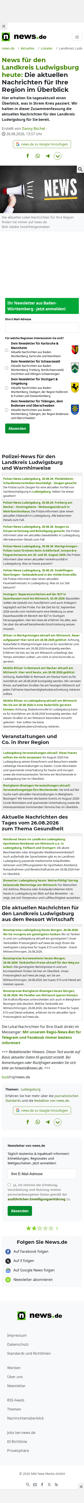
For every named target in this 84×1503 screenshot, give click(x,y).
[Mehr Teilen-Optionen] (57, 156)
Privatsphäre (18, 1450)
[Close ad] (3, 26)
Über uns (15, 1376)
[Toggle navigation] (77, 37)
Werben (14, 1367)
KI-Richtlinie (17, 1441)
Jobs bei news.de (21, 1432)
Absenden (17, 428)
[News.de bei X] (49, 1484)
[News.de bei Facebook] (42, 1484)
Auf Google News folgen (34, 1270)
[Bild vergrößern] (80, 169)
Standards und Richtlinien (29, 1353)
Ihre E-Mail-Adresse (19, 319)
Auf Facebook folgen (30, 1251)
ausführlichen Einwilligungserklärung (36, 1199)
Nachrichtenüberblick (25, 1418)
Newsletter (16, 1385)
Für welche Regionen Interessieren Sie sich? (36, 338)
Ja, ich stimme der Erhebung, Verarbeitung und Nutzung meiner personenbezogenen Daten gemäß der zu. (39, 1192)
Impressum (17, 1335)
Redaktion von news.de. (52, 1100)
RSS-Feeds (15, 1400)
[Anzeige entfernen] (81, 1486)
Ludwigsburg (31, 1089)
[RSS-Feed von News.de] (56, 1484)
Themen (14, 1409)
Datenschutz (18, 1344)
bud (5, 1077)
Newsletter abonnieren (33, 1279)
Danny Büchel (33, 128)
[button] (42, 144)
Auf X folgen (23, 1260)
